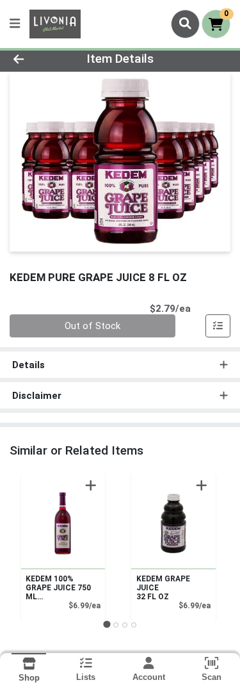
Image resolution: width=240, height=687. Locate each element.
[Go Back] (37, 59)
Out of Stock (92, 326)
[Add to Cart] (90, 485)
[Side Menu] (15, 24)
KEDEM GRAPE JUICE (163, 587)
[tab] (106, 624)
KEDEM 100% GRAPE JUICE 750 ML (58, 587)
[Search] (185, 24)
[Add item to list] (218, 325)
